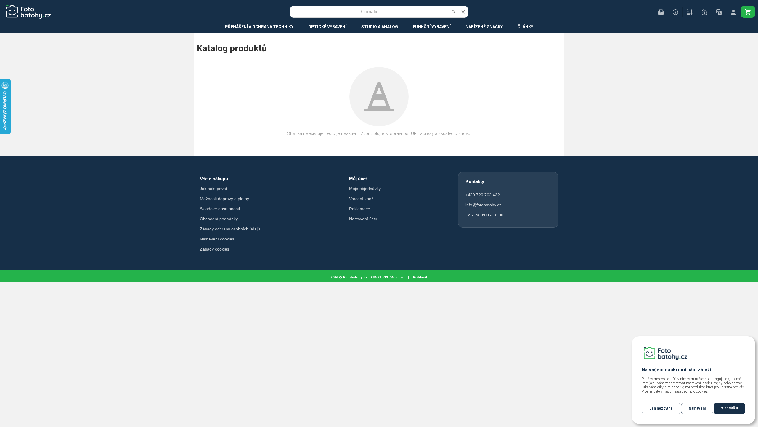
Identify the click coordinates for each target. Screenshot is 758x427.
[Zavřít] (463, 12)
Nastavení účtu (363, 218)
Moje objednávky (365, 188)
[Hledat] (453, 12)
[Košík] (747, 12)
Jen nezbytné (661, 408)
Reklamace (359, 208)
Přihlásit (420, 277)
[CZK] (704, 12)
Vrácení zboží (362, 198)
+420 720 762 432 (482, 194)
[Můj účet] (733, 12)
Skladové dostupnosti (220, 208)
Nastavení (697, 408)
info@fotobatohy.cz (483, 205)
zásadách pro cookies (691, 391)
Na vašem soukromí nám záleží (676, 369)
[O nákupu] (675, 12)
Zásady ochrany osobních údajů (230, 229)
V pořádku (729, 408)
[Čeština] (718, 12)
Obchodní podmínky (219, 218)
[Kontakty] (660, 12)
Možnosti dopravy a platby (224, 198)
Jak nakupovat (213, 188)
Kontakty (474, 181)
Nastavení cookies (217, 239)
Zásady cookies (214, 249)
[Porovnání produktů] (689, 12)
